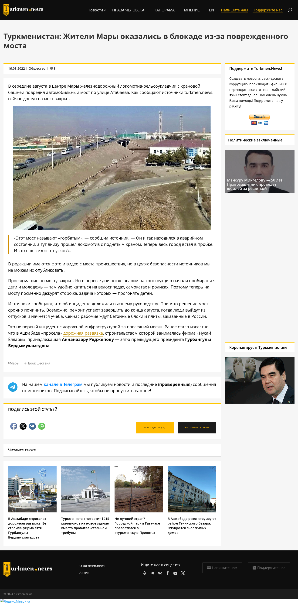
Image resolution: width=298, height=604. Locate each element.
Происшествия (38, 363)
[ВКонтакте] (159, 572)
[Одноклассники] (144, 572)
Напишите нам (224, 567)
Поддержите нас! (268, 10)
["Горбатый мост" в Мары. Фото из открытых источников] (112, 228)
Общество (37, 68)
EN (211, 10)
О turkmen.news (92, 565)
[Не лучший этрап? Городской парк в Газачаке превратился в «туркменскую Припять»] (139, 511)
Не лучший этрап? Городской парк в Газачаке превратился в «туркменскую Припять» (137, 525)
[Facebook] (167, 572)
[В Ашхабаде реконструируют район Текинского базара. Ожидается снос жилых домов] (192, 511)
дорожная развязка (83, 333)
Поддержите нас (271, 567)
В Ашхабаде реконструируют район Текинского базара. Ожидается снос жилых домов (192, 525)
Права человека (128, 10)
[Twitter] (182, 572)
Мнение (192, 10)
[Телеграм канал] (151, 572)
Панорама (164, 10)
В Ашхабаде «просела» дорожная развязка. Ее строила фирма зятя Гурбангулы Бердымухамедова (27, 527)
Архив (84, 572)
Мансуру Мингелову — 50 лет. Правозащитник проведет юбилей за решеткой (255, 184)
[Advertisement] (253, 267)
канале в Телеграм (63, 384)
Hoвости (95, 10)
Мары (14, 363)
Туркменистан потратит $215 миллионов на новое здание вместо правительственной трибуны (85, 525)
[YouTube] (174, 572)
